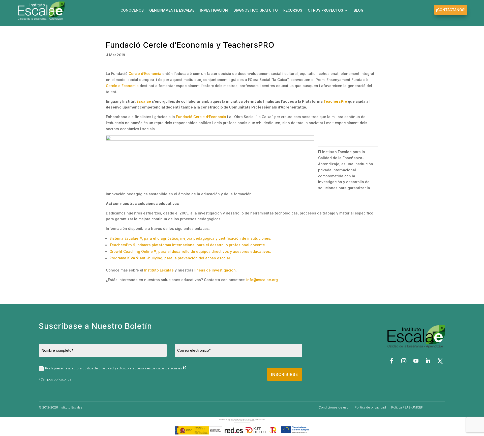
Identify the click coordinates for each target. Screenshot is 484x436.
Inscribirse (284, 374)
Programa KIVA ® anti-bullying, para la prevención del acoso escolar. (170, 258)
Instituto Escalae (159, 270)
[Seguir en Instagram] (404, 361)
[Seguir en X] (440, 361)
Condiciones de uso (334, 407)
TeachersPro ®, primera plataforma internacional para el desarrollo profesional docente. (187, 245)
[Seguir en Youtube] (416, 361)
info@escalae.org (262, 280)
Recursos (292, 10)
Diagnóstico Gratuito (255, 10)
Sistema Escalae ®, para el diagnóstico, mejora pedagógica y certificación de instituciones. (190, 238)
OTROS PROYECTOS (325, 10)
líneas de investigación (215, 270)
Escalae (143, 101)
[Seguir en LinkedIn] (428, 361)
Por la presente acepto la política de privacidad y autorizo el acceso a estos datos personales (114, 368)
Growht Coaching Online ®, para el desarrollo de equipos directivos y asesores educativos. (190, 251)
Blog (359, 10)
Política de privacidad (370, 407)
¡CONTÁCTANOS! (450, 10)
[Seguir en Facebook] (392, 361)
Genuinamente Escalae (171, 10)
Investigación (214, 10)
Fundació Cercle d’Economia (201, 117)
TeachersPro (335, 101)
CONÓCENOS (132, 10)
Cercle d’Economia (145, 73)
